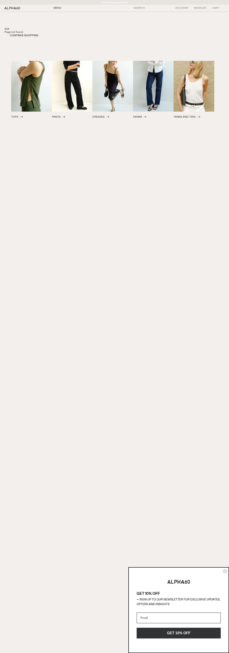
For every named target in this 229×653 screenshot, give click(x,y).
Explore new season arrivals (114, 2)
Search (139, 8)
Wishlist (200, 8)
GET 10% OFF (179, 633)
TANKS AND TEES (185, 117)
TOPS (14, 117)
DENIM (137, 117)
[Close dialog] (225, 571)
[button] (215, 8)
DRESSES (98, 117)
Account (182, 8)
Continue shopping (24, 35)
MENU (57, 8)
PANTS (56, 117)
